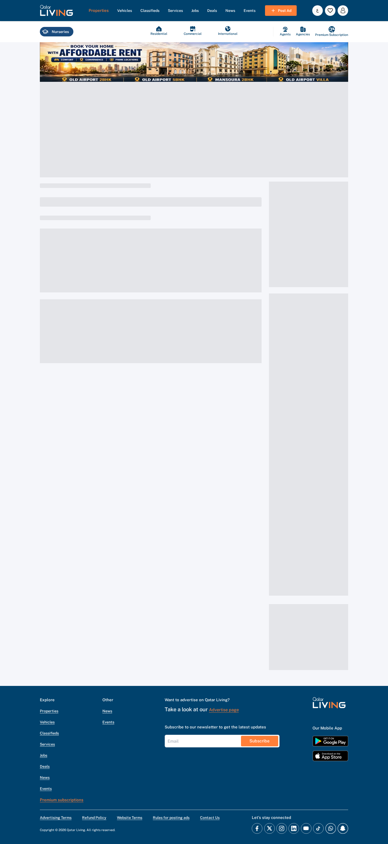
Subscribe (259, 740)
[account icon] (343, 10)
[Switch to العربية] (317, 10)
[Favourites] (330, 10)
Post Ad (284, 10)
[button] (56, 10)
